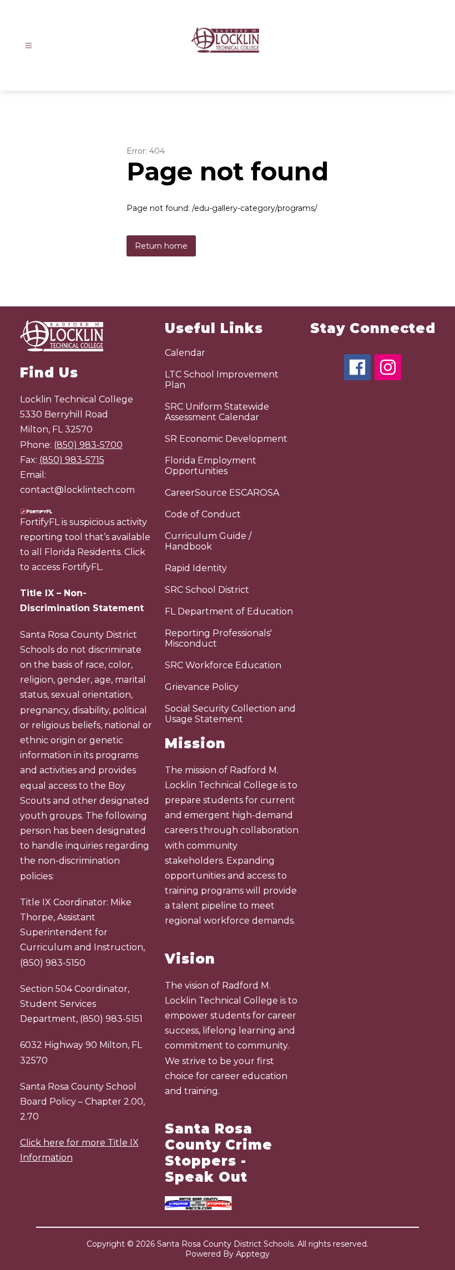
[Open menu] (28, 45)
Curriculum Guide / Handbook (208, 541)
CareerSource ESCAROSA (222, 492)
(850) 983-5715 (71, 460)
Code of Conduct (203, 514)
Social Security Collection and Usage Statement (230, 713)
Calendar (185, 352)
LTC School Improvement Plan (222, 379)
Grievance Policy (202, 687)
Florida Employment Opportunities (210, 465)
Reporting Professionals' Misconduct (218, 638)
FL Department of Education (229, 611)
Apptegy (253, 1254)
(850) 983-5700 (88, 445)
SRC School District (207, 589)
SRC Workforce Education (223, 665)
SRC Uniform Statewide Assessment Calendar (217, 411)
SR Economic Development (226, 439)
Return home (161, 246)
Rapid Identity (196, 568)
